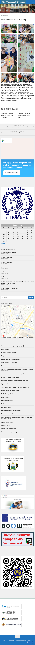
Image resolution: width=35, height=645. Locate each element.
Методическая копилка (9, 352)
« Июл (3, 243)
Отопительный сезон (8, 428)
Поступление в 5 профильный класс (13, 414)
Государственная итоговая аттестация (14, 380)
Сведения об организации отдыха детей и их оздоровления (16, 418)
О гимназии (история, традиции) (12, 346)
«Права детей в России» (9, 362)
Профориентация (7, 422)
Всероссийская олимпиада (10, 377)
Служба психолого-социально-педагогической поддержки (17, 369)
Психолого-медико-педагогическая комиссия (17, 432)
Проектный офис (7, 400)
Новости (4, 15)
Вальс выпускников (9, 252)
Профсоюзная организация (10, 359)
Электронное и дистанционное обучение (15, 387)
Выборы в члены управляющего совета (14, 404)
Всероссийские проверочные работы (13, 374)
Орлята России (6, 425)
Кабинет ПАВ (5, 397)
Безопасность (6, 407)
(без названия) (8, 257)
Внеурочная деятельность (10, 390)
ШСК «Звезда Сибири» (8, 394)
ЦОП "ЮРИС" (27, 640)
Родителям (5, 356)
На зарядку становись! (10, 288)
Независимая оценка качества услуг (14, 366)
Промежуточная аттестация (11, 410)
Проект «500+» (6, 384)
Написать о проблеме (11, 172)
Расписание (5, 349)
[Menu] (33, 2)
